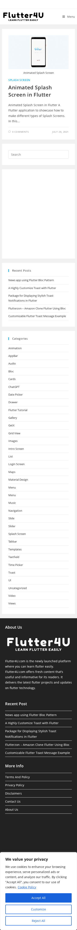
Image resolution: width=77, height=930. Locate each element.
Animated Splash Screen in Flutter (30, 91)
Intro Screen (16, 449)
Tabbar (12, 541)
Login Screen (16, 464)
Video (12, 596)
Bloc (11, 371)
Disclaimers (13, 793)
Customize (38, 909)
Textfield (13, 557)
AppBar (13, 356)
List (10, 456)
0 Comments (20, 131)
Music (12, 503)
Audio (12, 363)
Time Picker (15, 565)
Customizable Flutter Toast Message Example (37, 316)
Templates (15, 549)
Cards (12, 379)
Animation (15, 348)
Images (13, 441)
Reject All (38, 921)
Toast (11, 572)
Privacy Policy (14, 785)
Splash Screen (19, 80)
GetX (11, 425)
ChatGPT (13, 387)
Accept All (38, 898)
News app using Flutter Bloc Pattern (31, 280)
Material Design (18, 479)
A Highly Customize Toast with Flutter (32, 288)
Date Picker (15, 394)
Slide (11, 518)
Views (12, 603)
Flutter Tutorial (17, 410)
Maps (11, 472)
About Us (11, 810)
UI (9, 580)
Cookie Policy (27, 887)
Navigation (15, 511)
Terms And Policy (17, 777)
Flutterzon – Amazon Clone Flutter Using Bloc (37, 308)
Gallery (12, 418)
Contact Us (13, 801)
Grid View (14, 433)
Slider (11, 526)
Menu (12, 487)
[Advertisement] (38, 214)
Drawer (13, 402)
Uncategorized (17, 588)
